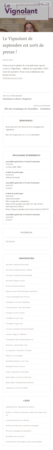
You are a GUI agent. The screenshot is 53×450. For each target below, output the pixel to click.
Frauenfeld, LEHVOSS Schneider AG (19, 340)
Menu (45, 4)
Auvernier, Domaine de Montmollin (19, 275)
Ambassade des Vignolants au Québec (20, 407)
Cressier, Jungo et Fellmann (16, 334)
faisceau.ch (26, 135)
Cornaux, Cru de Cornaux (15, 313)
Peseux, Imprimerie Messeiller (17, 372)
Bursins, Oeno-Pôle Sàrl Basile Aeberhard (21, 291)
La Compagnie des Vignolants (18, 4)
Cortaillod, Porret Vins (14, 318)
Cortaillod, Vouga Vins (14, 324)
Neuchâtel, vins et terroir (15, 366)
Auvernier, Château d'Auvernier (17, 265)
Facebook (26, 232)
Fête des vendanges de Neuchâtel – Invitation (27, 107)
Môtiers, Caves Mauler (14, 356)
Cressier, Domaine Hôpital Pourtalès (20, 329)
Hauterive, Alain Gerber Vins (16, 345)
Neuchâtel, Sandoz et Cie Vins (17, 361)
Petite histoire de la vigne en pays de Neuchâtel (24, 442)
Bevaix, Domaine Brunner (15, 286)
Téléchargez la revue (12, 78)
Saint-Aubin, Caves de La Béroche (18, 377)
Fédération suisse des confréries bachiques (22, 426)
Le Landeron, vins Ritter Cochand (18, 350)
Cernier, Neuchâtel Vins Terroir (18, 297)
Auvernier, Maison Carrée (15, 281)
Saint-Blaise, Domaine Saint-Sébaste (20, 383)
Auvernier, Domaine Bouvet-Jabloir (19, 270)
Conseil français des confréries (17, 420)
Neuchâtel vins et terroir (15, 436)
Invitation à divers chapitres (17, 97)
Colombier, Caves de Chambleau (18, 302)
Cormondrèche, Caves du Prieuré (18, 307)
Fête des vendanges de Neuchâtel (18, 431)
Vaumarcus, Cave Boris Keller (17, 388)
